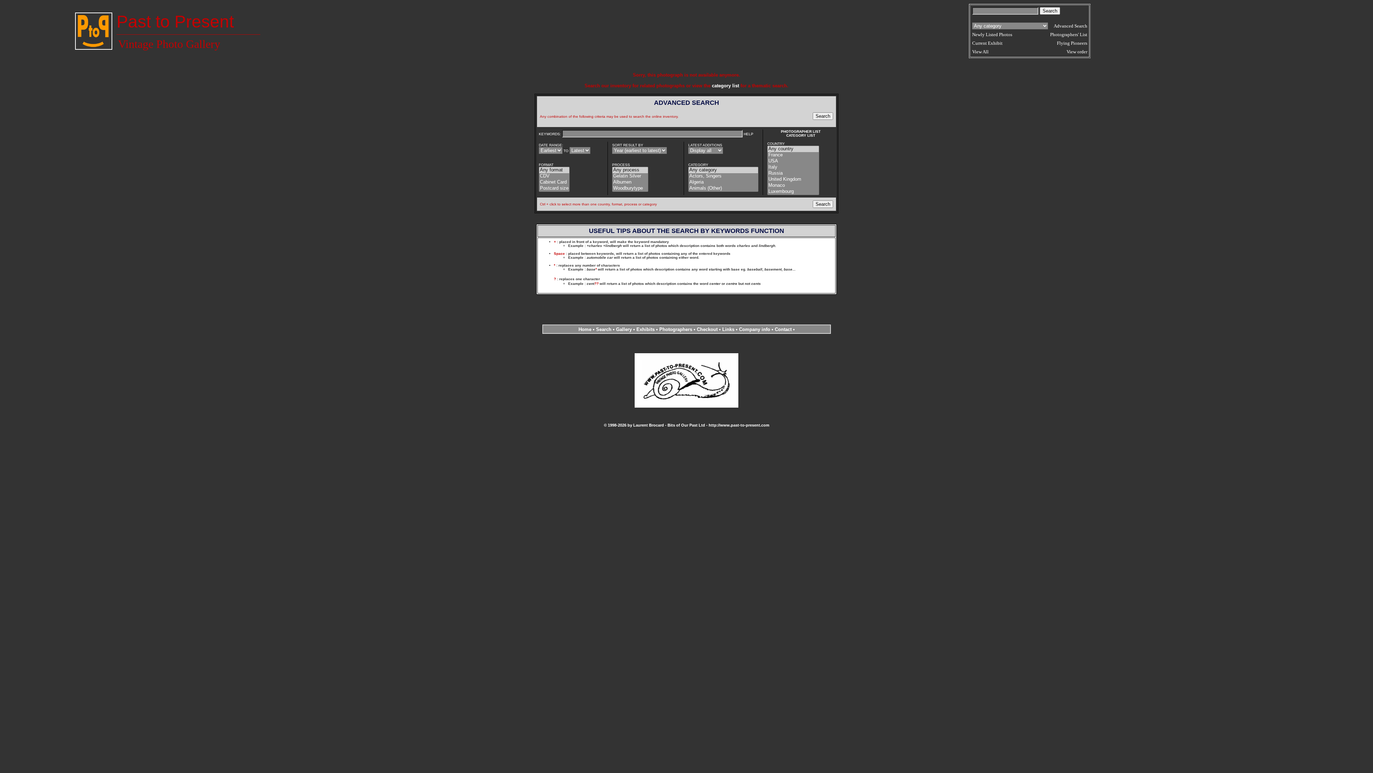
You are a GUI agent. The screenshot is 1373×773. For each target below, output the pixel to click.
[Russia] (793, 173)
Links (728, 329)
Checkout (707, 329)
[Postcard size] (554, 188)
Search (603, 329)
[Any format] (554, 170)
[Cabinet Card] (554, 182)
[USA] (793, 161)
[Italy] (793, 167)
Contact (783, 329)
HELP (748, 134)
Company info (755, 329)
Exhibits (645, 329)
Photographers (675, 329)
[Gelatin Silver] (630, 176)
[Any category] (723, 170)
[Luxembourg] (793, 192)
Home (585, 329)
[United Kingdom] (793, 179)
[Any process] (630, 170)
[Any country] (793, 149)
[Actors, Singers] (723, 176)
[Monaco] (793, 186)
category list (725, 85)
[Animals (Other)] (723, 188)
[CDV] (554, 176)
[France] (793, 155)
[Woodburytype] (630, 188)
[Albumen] (630, 182)
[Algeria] (723, 182)
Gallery (624, 329)
